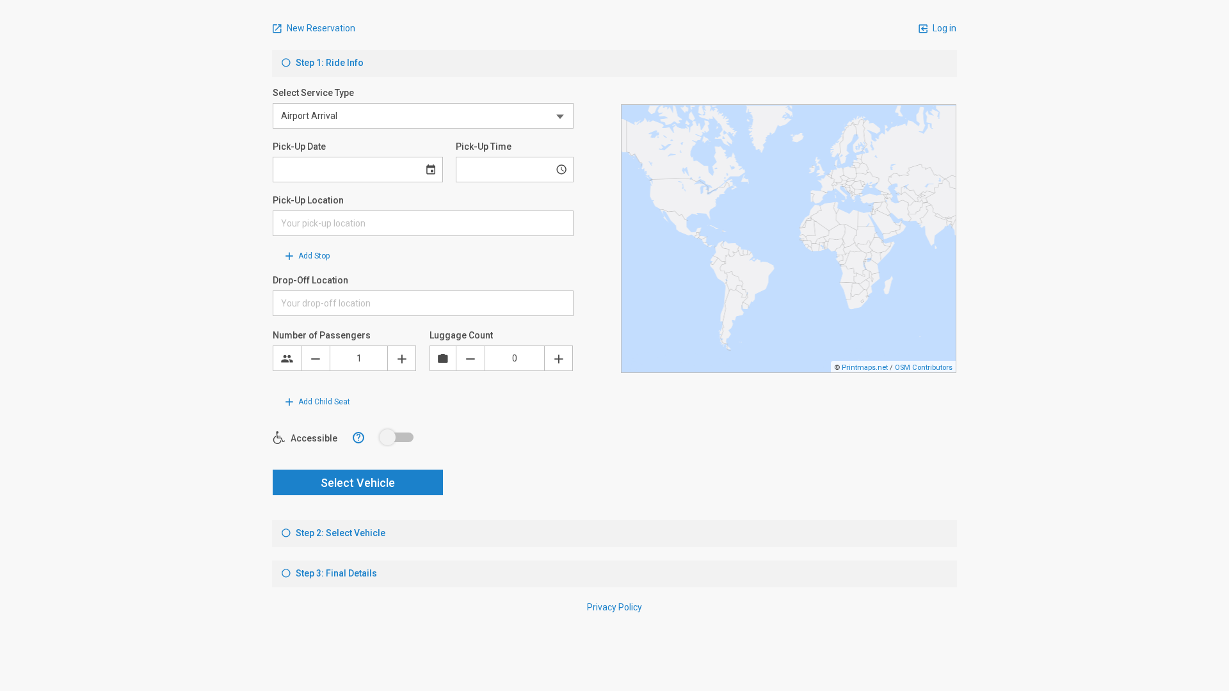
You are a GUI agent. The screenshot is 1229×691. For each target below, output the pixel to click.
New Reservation (320, 28)
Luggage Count (461, 335)
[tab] (614, 63)
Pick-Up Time (483, 146)
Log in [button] (943, 28)
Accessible (313, 438)
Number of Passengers (322, 335)
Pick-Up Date (299, 146)
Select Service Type (313, 93)
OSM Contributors (923, 367)
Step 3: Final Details (335, 573)
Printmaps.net (865, 367)
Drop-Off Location (310, 280)
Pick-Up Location (308, 200)
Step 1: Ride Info (329, 63)
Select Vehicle (358, 482)
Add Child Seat (323, 401)
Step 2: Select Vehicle (339, 533)
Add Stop (313, 255)
